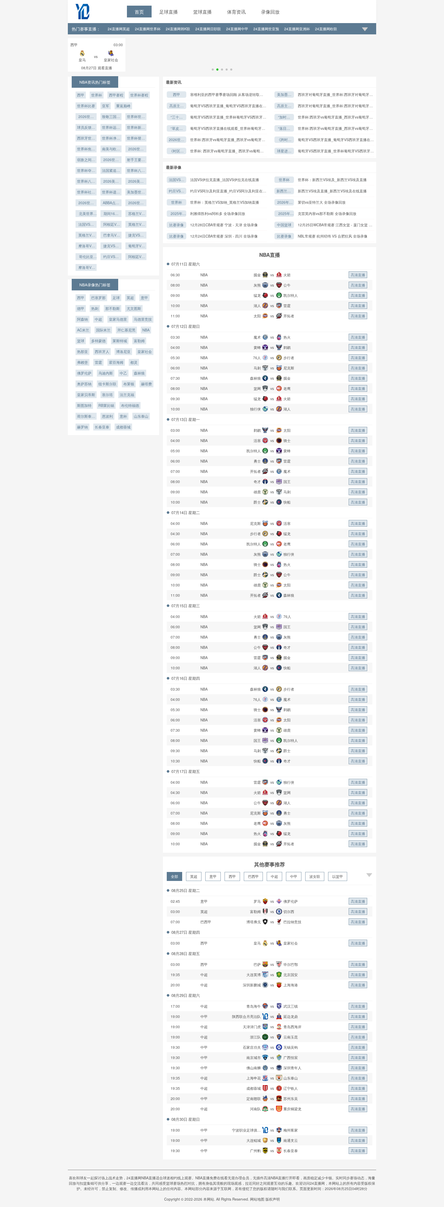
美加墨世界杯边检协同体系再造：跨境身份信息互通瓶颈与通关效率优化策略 (284, 95)
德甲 (80, 308)
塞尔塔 (107, 394)
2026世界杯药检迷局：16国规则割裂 (176, 140)
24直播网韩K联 (178, 28)
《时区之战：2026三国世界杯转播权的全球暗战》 (176, 151)
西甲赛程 (116, 94)
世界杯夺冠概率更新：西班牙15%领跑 (86, 171)
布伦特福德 (130, 405)
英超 (193, 876)
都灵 (133, 362)
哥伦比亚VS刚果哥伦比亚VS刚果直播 (86, 257)
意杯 (123, 416)
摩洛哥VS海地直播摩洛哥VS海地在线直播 (86, 268)
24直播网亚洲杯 (297, 28)
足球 (116, 297)
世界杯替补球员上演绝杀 (136, 138)
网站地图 (257, 1199)
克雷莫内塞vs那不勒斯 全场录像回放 (327, 213)
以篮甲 (337, 876)
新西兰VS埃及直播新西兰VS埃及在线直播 (284, 191)
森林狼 (139, 373)
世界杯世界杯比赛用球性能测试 (136, 117)
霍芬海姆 (116, 362)
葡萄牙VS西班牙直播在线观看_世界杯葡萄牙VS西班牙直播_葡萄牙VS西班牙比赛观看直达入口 (228, 128)
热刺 (94, 308)
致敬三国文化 (111, 117)
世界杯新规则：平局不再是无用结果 (136, 128)
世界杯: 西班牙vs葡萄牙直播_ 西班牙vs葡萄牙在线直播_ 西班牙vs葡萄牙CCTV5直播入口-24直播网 (227, 151)
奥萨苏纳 (84, 383)
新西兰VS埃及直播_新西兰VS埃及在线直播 (332, 190)
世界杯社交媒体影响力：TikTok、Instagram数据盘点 (86, 192)
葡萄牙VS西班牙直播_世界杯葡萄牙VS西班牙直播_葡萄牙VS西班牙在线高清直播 (228, 117)
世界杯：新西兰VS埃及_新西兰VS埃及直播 (332, 179)
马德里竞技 (143, 319)
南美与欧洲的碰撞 (111, 149)
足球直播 (168, 11)
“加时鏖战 (284, 117)
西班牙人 (102, 351)
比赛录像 (176, 224)
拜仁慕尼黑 (126, 329)
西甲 (176, 94)
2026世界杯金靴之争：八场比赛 (111, 160)
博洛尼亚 (123, 351)
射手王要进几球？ (136, 160)
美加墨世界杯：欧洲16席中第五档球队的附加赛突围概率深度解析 (136, 192)
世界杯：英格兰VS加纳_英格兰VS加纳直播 (224, 202)
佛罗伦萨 (84, 373)
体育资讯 (236, 11)
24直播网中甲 (237, 28)
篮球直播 (202, 11)
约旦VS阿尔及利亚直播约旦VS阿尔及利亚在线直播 (176, 191)
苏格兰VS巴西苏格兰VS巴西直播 (136, 214)
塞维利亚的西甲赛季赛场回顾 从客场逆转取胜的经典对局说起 (226, 94)
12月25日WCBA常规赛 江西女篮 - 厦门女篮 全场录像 (335, 225)
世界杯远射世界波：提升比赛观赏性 (111, 128)
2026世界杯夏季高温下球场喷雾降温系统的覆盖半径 (86, 203)
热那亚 (82, 351)
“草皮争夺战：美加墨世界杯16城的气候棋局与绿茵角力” (176, 129)
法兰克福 (127, 394)
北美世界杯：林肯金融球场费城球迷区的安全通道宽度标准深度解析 (86, 214)
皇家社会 (144, 351)
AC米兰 (83, 329)
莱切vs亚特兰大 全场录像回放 (322, 202)
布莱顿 (128, 383)
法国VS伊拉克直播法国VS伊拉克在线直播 (176, 180)
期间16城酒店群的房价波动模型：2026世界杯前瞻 (111, 214)
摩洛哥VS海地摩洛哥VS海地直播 (86, 246)
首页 (139, 11)
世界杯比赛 (86, 105)
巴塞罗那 (98, 297)
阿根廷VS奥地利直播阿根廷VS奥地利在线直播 (136, 257)
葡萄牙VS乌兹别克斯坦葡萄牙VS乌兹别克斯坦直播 (136, 246)
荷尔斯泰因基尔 (86, 417)
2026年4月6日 (284, 202)
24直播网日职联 (208, 28)
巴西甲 (253, 876)
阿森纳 (82, 319)
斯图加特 (84, 405)
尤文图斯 (134, 308)
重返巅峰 (123, 105)
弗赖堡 (82, 362)
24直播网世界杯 (148, 28)
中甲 (293, 876)
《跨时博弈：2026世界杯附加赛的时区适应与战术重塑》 (284, 140)
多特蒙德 (98, 340)
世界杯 (284, 179)
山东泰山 (141, 416)
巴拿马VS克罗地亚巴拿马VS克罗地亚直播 (111, 235)
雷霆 (98, 362)
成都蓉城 (123, 426)
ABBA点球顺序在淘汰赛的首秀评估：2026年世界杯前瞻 (111, 203)
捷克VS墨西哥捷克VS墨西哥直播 (111, 246)
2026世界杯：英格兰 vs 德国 (136, 149)
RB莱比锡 (106, 405)
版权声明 (272, 1199)
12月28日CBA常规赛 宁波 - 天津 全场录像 (224, 224)
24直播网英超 (119, 28)
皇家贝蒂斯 (86, 394)
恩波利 (107, 416)
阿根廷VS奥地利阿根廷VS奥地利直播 (111, 225)
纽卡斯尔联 (107, 383)
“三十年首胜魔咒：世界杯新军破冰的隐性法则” (176, 117)
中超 (274, 876)
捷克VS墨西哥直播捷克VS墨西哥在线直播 (136, 235)
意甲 (213, 876)
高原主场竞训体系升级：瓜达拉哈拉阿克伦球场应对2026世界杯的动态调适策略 (176, 106)
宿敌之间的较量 (86, 160)
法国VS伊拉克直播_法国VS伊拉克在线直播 (224, 179)
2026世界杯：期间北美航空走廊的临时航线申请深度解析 (136, 203)
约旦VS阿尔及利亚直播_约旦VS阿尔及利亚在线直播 (228, 191)
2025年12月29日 (284, 214)
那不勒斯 (112, 308)
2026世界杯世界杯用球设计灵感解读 (86, 117)
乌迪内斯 (105, 373)
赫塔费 (146, 383)
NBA (204, 274)
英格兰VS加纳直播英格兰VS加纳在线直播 (86, 235)
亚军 (105, 105)
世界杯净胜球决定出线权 (111, 138)
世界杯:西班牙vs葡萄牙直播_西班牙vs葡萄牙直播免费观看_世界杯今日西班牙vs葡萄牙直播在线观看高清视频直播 (335, 117)
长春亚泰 (102, 426)
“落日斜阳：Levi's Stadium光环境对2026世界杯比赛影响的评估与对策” (284, 129)
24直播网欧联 (326, 28)
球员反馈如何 (86, 128)
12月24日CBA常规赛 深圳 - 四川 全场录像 (224, 236)
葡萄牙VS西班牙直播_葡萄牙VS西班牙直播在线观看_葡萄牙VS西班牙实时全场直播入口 (228, 106)
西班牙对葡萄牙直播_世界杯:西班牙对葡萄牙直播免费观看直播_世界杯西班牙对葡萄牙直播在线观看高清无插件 (335, 94)
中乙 (123, 373)
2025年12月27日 (176, 214)
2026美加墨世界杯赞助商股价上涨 (111, 182)
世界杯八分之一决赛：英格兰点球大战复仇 (136, 171)
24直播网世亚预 (266, 28)
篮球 (80, 340)
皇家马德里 (118, 319)
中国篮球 (284, 224)
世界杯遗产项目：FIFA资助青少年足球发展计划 (111, 192)
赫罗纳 (82, 426)
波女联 (314, 876)
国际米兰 (103, 329)
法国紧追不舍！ (111, 171)
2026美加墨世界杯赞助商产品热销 (136, 182)
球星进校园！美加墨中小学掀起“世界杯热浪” (284, 151)
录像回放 (270, 11)
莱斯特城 (120, 340)
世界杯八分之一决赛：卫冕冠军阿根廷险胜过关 (86, 182)
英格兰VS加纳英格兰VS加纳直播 (136, 225)
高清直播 (358, 274)
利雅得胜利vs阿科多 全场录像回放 (217, 213)
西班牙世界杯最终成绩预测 (86, 138)
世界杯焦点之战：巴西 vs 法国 (86, 149)
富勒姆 (139, 340)
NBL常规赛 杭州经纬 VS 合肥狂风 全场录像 (332, 236)
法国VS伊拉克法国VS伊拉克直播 (86, 225)
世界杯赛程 (139, 94)
